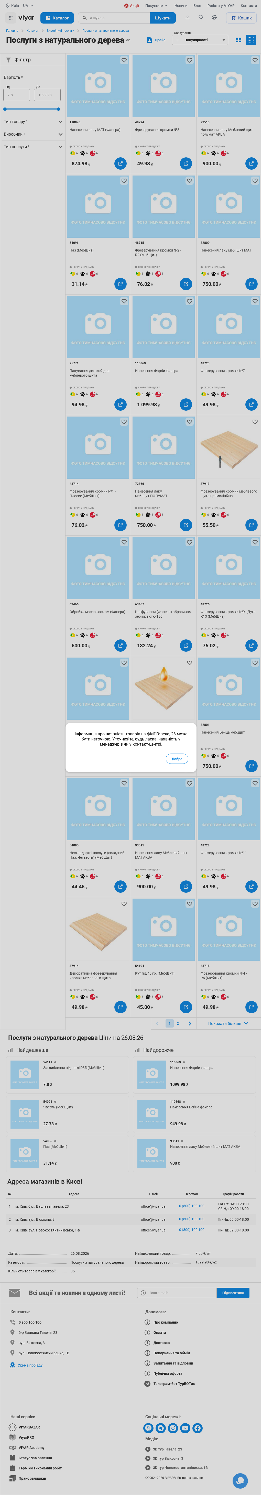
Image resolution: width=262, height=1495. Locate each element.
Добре (177, 759)
